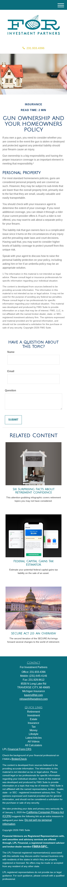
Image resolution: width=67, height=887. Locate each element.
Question (10, 390)
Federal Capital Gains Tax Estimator (33, 563)
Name (10, 352)
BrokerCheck (19, 759)
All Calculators (33, 745)
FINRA (36, 846)
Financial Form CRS (19, 749)
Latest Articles (34, 737)
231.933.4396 (35, 48)
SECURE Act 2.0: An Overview (33, 633)
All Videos (34, 741)
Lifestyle (33, 734)
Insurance (33, 723)
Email (10, 371)
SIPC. (44, 846)
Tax (34, 726)
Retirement (33, 711)
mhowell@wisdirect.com (34, 699)
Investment (33, 715)
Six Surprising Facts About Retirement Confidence (33, 491)
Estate (33, 719)
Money (33, 730)
